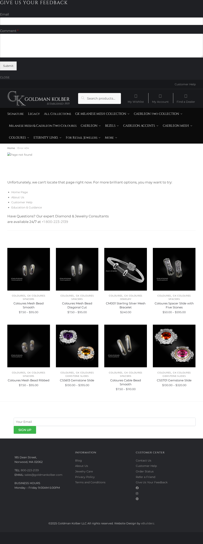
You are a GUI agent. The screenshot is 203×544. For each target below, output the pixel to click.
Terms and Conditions (90, 482)
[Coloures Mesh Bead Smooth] (28, 269)
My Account (160, 101)
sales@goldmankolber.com (43, 475)
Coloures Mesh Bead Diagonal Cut (77, 305)
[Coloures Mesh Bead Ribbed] (28, 346)
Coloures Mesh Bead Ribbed (28, 380)
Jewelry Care (84, 471)
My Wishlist (136, 101)
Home (11, 148)
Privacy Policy (85, 477)
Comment (9, 31)
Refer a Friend (145, 477)
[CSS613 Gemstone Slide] (77, 346)
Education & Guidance (26, 207)
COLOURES (19, 295)
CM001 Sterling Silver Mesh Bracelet (126, 305)
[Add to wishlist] (45, 253)
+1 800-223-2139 (55, 222)
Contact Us (143, 460)
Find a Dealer (186, 101)
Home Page (19, 192)
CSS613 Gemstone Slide (77, 380)
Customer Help (185, 84)
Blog (78, 460)
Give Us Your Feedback (152, 482)
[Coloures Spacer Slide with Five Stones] (174, 269)
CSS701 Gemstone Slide (174, 380)
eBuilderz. (148, 523)
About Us (17, 197)
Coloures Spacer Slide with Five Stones (174, 305)
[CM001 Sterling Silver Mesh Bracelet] (125, 269)
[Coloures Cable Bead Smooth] (125, 346)
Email (4, 14)
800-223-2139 (30, 470)
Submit (8, 66)
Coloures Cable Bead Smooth (125, 382)
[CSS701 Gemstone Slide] (174, 346)
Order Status (145, 471)
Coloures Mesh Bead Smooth (28, 305)
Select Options (28, 321)
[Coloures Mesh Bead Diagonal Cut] (77, 269)
